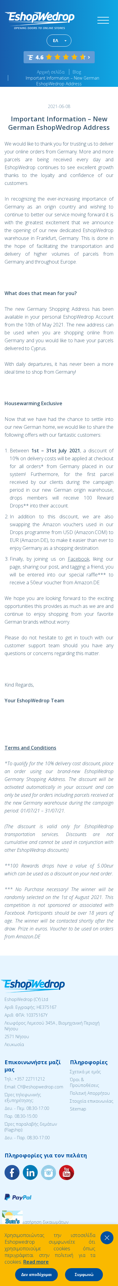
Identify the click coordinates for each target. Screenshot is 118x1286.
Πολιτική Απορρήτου (90, 1093)
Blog (77, 72)
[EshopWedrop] (39, 20)
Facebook (78, 559)
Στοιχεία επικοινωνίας (91, 1101)
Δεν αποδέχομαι (36, 1274)
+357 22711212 (29, 1079)
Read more (36, 1261)
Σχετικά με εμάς (85, 1071)
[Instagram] (30, 1172)
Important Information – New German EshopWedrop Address (62, 81)
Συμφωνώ (84, 1274)
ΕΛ (55, 40)
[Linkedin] (66, 1172)
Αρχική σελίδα (50, 72)
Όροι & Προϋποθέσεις (84, 1082)
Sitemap (78, 1109)
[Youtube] (48, 1172)
